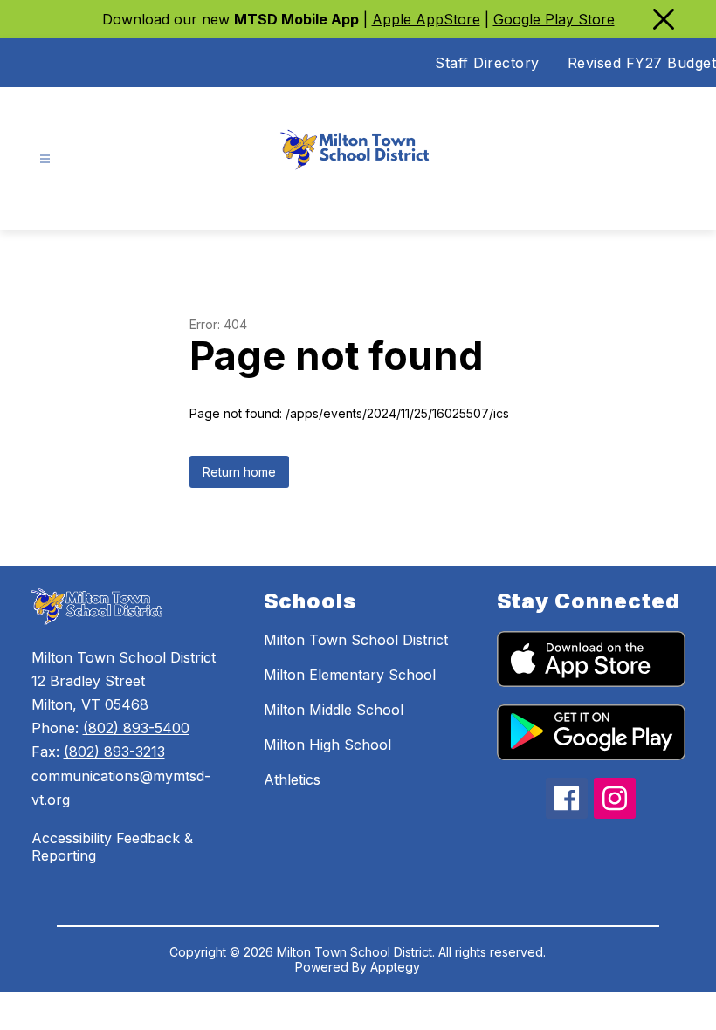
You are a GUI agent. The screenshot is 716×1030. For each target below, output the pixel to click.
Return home (239, 471)
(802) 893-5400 (136, 728)
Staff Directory (487, 63)
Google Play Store (554, 19)
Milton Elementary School (350, 674)
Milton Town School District (356, 640)
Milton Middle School (333, 709)
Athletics (292, 779)
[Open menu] (45, 159)
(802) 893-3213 (114, 751)
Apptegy (395, 966)
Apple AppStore (426, 19)
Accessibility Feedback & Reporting (112, 846)
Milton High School (327, 744)
